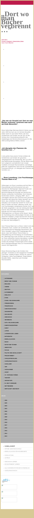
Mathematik (8, 336)
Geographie (8, 311)
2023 (6, 408)
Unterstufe (8, 380)
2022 (6, 411)
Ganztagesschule (10, 308)
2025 (6, 403)
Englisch (8, 295)
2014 (6, 433)
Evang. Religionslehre (12, 300)
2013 (6, 436)
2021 (6, 414)
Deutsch (9, 41)
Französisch (9, 306)
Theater (7, 377)
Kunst (6, 328)
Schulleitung (9, 455)
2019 (6, 419)
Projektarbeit (9, 355)
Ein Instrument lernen (12, 464)
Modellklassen (10, 339)
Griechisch (8, 317)
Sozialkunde (9, 369)
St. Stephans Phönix (11, 375)
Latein (7, 330)
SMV (6, 366)
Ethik (6, 297)
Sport (7, 372)
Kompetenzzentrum (11, 325)
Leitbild (7, 457)
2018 (6, 422)
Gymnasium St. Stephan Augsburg (17, 3)
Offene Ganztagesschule (13, 449)
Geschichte (8, 314)
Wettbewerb (9, 386)
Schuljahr (8, 364)
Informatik (8, 319)
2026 (6, 400)
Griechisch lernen (11, 461)
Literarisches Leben (18, 41)
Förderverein (9, 303)
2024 (6, 405)
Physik (7, 350)
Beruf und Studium (11, 281)
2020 (6, 416)
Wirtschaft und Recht (12, 388)
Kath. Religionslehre (12, 322)
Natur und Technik (11, 344)
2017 (6, 425)
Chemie (7, 286)
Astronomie (8, 278)
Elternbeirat (9, 292)
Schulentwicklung (11, 358)
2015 (6, 430)
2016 (6, 427)
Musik (6, 341)
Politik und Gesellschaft (13, 353)
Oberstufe (8, 347)
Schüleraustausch (11, 361)
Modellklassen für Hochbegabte (16, 451)
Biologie (7, 284)
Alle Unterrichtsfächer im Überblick (17, 468)
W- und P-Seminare (11, 383)
